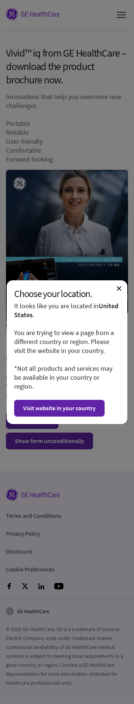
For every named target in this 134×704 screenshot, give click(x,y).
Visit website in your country (59, 408)
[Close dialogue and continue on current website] (119, 288)
